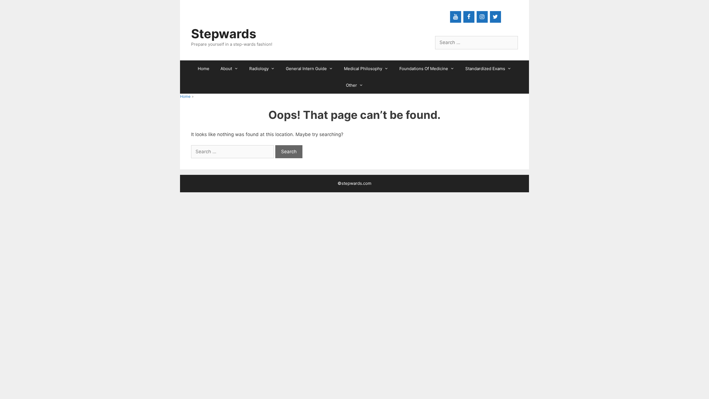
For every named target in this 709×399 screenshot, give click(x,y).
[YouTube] (455, 17)
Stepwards (223, 33)
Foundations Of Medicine (423, 68)
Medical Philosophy (363, 68)
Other (351, 85)
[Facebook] (468, 17)
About (226, 68)
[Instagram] (482, 17)
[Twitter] (495, 17)
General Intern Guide (306, 68)
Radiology (259, 68)
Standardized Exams (485, 68)
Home (203, 68)
